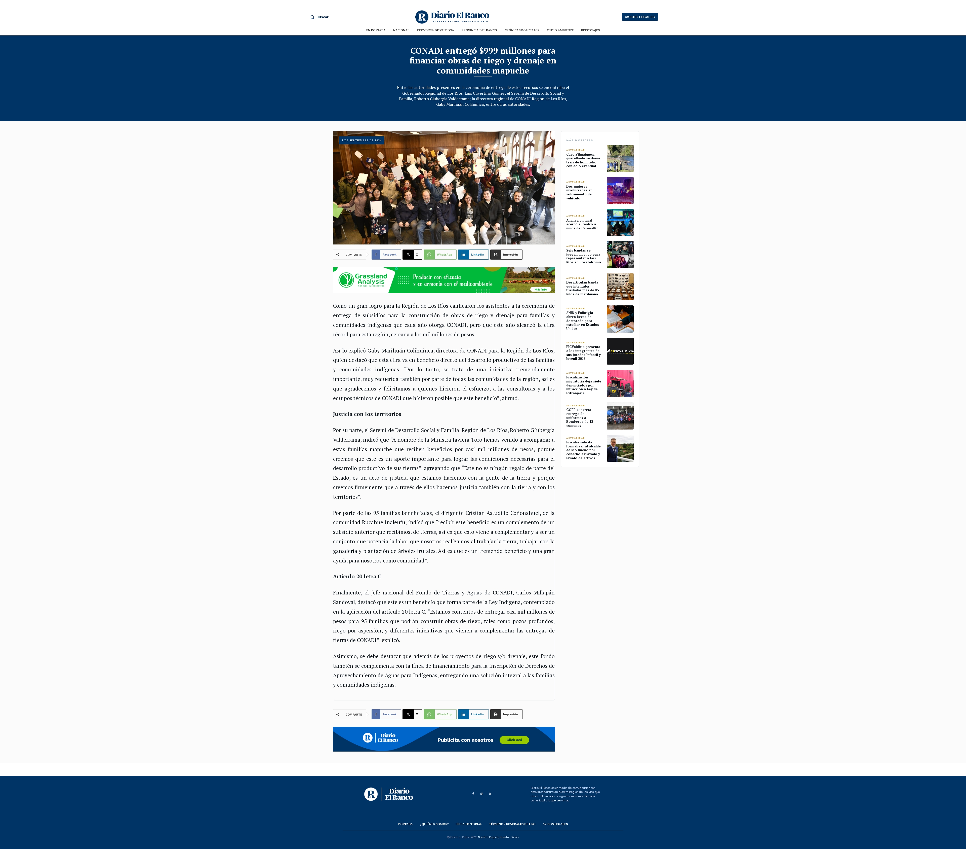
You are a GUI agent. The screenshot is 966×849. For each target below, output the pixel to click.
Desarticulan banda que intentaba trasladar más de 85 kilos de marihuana (582, 288)
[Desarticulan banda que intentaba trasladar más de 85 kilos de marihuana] (620, 286)
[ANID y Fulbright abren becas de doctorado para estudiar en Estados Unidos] (620, 318)
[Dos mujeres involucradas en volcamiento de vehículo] (620, 190)
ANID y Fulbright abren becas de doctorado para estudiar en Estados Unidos (582, 320)
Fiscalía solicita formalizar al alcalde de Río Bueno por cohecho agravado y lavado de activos (583, 450)
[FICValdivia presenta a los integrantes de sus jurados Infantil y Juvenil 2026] (620, 351)
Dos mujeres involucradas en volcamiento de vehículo (579, 192)
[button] (318, 17)
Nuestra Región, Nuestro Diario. (498, 837)
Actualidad (575, 150)
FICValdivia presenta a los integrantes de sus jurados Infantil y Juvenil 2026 (583, 352)
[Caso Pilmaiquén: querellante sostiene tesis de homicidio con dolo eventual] (620, 158)
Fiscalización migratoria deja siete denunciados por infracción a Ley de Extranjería (583, 385)
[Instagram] (482, 794)
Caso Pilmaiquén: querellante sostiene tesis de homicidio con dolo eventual (583, 160)
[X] (490, 794)
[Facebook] (473, 794)
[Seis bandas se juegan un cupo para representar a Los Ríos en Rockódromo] (620, 254)
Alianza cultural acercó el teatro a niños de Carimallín (582, 224)
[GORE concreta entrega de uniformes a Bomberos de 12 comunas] (620, 415)
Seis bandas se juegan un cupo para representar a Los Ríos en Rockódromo (583, 256)
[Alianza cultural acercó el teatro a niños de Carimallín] (620, 222)
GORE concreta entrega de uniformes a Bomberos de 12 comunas (579, 417)
